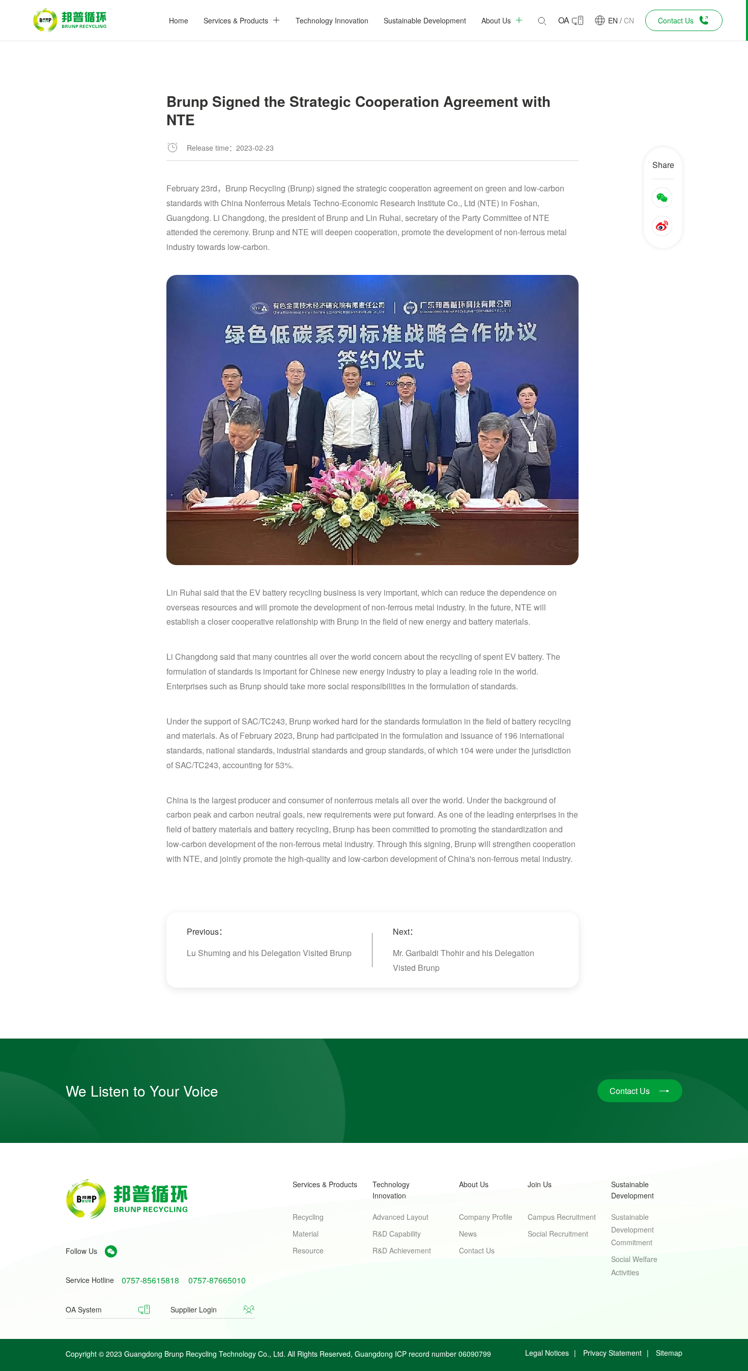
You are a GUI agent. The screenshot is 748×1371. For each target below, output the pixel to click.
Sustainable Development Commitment (632, 1229)
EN (613, 20)
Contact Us (477, 1250)
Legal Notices (547, 1353)
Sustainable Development (632, 1189)
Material (306, 1233)
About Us (473, 1184)
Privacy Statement (612, 1353)
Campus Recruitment (562, 1217)
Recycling (308, 1217)
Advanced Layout (400, 1217)
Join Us (540, 1184)
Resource (308, 1250)
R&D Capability (396, 1233)
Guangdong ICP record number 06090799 (423, 1354)
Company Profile (485, 1217)
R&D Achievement (401, 1250)
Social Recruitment (558, 1233)
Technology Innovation (391, 1189)
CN (629, 20)
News (468, 1233)
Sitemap (669, 1353)
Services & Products (325, 1184)
